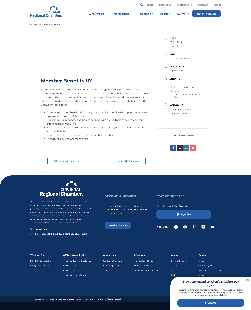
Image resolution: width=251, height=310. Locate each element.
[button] (247, 280)
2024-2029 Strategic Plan (41, 261)
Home (33, 24)
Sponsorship (185, 5)
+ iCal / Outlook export (129, 161)
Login (217, 5)
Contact (203, 5)
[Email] (193, 148)
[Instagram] (185, 226)
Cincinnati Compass (72, 265)
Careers (174, 265)
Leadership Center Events (209, 270)
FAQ (173, 275)
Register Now (176, 70)
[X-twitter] (194, 226)
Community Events (181, 109)
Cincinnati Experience (72, 270)
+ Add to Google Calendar (66, 161)
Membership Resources (112, 265)
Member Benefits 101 (182, 113)
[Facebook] (176, 226)
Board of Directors (179, 261)
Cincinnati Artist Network (74, 275)
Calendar (165, 5)
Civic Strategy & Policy (144, 261)
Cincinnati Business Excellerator (77, 261)
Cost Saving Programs (112, 261)
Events (40, 24)
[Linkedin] (186, 148)
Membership (109, 255)
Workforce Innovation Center (147, 270)
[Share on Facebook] (173, 148)
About (174, 255)
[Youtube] (212, 226)
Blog (150, 5)
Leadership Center (142, 265)
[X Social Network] (180, 148)
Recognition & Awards (40, 265)
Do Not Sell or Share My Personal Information (125, 306)
